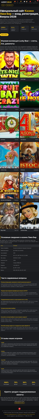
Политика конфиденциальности (10, 414)
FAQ (17, 2)
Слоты (27, 2)
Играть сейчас (4, 34)
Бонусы (15, 2)
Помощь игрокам (35, 2)
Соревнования (21, 2)
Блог (24, 2)
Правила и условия (22, 414)
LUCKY (6, 2)
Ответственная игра (31, 414)
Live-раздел (30, 2)
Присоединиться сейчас (19, 402)
